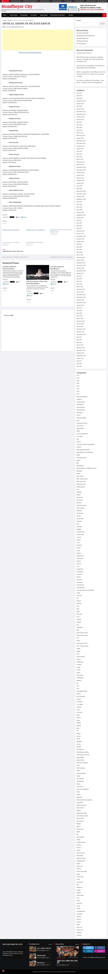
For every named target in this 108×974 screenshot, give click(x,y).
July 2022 (79, 122)
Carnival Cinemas (81, 505)
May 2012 (79, 340)
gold (77, 630)
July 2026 (79, 93)
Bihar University (81, 481)
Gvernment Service (81, 643)
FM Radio (79, 614)
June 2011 (79, 363)
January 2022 (80, 138)
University (79, 914)
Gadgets (78, 622)
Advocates (79, 412)
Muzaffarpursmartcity (82, 755)
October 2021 (80, 146)
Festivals (78, 603)
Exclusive (79, 595)
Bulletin (78, 495)
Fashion (78, 601)
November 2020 (81, 170)
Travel (78, 906)
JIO (77, 683)
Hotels (78, 667)
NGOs (78, 765)
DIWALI (78, 561)
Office (78, 771)
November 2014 (81, 297)
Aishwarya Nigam (81, 418)
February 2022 (80, 135)
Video (78, 924)
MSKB (78, 739)
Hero (77, 654)
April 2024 (79, 98)
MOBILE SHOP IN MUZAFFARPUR (34, 242)
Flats (77, 609)
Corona (78, 540)
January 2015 (80, 292)
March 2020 (80, 178)
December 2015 (80, 263)
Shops (3, 249)
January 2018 (80, 212)
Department (80, 556)
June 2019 (79, 186)
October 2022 (80, 117)
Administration (80, 402)
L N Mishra (79, 702)
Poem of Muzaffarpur (82, 789)
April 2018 (79, 210)
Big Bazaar (79, 471)
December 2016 (80, 236)
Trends (78, 909)
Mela (77, 728)
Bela (77, 463)
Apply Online (80, 428)
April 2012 (79, 342)
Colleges (78, 529)
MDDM (78, 723)
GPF (77, 638)
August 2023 (80, 103)
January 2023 (80, 109)
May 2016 (79, 249)
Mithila (78, 733)
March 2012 (79, 345)
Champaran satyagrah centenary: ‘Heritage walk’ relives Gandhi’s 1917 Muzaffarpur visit (89, 59)
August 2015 (80, 273)
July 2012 (79, 337)
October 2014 (80, 300)
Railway (78, 810)
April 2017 (79, 228)
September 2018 (81, 199)
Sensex (78, 850)
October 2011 (80, 353)
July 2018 (79, 202)
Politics (78, 794)
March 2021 (79, 159)
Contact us (89, 53)
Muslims (78, 747)
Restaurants (79, 829)
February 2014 (80, 321)
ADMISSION (80, 404)
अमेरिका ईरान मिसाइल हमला (24, 1)
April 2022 (79, 130)
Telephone (79, 887)
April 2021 (79, 157)
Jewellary (79, 680)
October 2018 (80, 196)
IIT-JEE (78, 670)
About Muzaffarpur (82, 396)
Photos (78, 784)
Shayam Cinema (81, 858)
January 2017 (80, 233)
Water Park (79, 930)
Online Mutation (81, 773)
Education (79, 574)
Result (78, 832)
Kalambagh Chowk (81, 691)
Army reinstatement (82, 434)
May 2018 (79, 207)
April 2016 (79, 252)
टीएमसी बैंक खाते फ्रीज (41, 955)
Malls (77, 715)
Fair (77, 598)
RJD (77, 834)
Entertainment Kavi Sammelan (85, 590)
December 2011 (80, 350)
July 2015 (79, 276)
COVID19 (79, 545)
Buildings (79, 492)
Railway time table (81, 813)
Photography (24, 15)
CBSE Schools (80, 508)
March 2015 (79, 287)
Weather (78, 932)
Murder (78, 744)
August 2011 (79, 358)
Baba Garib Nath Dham (83, 450)
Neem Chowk (80, 760)
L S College (79, 704)
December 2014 (80, 295)
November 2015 (81, 265)
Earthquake (79, 572)
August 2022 (80, 119)
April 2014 (79, 316)
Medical (78, 725)
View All (50, 944)
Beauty (78, 460)
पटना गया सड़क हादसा (47, 1)
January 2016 (80, 260)
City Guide (33, 15)
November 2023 (81, 101)
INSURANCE (79, 678)
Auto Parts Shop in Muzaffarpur (85, 444)
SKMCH (78, 869)
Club (77, 524)
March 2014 (79, 318)
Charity (78, 516)
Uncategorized (80, 911)
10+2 (77, 375)
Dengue (78, 553)
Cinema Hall (79, 519)
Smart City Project (81, 871)
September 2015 (81, 271)
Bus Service (79, 497)
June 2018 (79, 204)
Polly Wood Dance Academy (84, 800)
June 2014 (79, 310)
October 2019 (80, 180)
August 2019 (80, 183)
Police (78, 792)
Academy (79, 399)
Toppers (78, 893)
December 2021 (80, 141)
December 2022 (81, 111)
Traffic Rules (79, 895)
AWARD (78, 447)
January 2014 (80, 324)
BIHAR (78, 473)
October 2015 (80, 268)
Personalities (80, 779)
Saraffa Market (80, 842)
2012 (77, 378)
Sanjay (78, 840)
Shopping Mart (80, 861)
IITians (78, 672)
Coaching (79, 526)
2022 (77, 391)
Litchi (78, 710)
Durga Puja (79, 569)
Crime (78, 550)
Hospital (78, 664)
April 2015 (79, 284)
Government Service (82, 635)
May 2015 (79, 281)
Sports (78, 874)
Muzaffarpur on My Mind (57, 15)
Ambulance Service (81, 423)
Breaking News (80, 487)
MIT (77, 731)
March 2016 (79, 255)
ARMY (78, 431)
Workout (79, 935)
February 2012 (80, 348)
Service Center (80, 853)
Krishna (78, 699)
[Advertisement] (37, 40)
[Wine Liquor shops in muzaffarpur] (13, 235)
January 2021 (80, 165)
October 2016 (80, 239)
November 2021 (81, 143)
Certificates (79, 513)
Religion (78, 824)
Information (79, 675)
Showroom (20, 251)
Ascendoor (60, 971)
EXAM (78, 593)
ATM (77, 439)
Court (78, 542)
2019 (77, 383)
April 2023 (79, 106)
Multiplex (79, 741)
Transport (79, 903)
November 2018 (81, 194)
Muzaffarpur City (16, 6)
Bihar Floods (79, 476)
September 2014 (81, 302)
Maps (78, 720)
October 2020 (80, 172)
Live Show (79, 712)
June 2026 (79, 96)
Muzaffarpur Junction (82, 752)
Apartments (79, 426)
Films (77, 606)
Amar (78, 420)
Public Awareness (81, 805)
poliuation (79, 797)
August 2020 (80, 175)
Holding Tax (79, 662)
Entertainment (80, 588)
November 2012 (81, 329)
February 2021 (80, 162)
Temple (78, 890)
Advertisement (80, 407)
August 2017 (80, 218)
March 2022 (79, 133)
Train (77, 898)
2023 (77, 394)
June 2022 (79, 125)
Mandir (78, 718)
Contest (78, 537)
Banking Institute (81, 458)
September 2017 (81, 215)
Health (78, 649)
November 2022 (81, 114)
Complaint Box (80, 532)
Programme (79, 802)
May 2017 (79, 226)
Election (78, 577)
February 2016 (80, 257)
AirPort (78, 415)
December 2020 (81, 167)
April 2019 (79, 188)
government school (82, 633)
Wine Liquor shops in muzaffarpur (10, 242)
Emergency (79, 582)
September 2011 (81, 356)
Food (77, 617)
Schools (78, 845)
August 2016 (80, 241)
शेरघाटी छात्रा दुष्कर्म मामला (36, 1)
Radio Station (80, 808)
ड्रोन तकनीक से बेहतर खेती (58, 1)
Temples (70, 15)
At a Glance (79, 436)
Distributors (79, 558)
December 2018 (80, 191)
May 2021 (79, 154)
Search (78, 20)
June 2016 (79, 247)
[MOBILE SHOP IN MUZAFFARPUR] (37, 235)
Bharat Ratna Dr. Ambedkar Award (86, 468)
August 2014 (80, 305)
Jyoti (77, 688)
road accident (80, 837)
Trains (78, 901)
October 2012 (80, 332)
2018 (77, 381)
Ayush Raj (40, 950)
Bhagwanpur (80, 465)
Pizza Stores (79, 786)
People (78, 776)
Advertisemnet (80, 410)
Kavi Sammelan (80, 696)
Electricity (79, 580)
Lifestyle (78, 707)
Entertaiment (80, 585)
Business (9, 251)
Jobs (77, 686)
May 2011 (79, 366)
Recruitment (80, 821)
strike (78, 879)
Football (78, 619)
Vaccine (78, 919)
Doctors (78, 564)
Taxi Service (79, 882)
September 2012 (81, 334)
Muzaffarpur (80, 749)
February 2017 (80, 231)
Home (4, 15)
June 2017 (79, 223)
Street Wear (79, 877)
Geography (79, 627)
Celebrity (79, 511)
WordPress (72, 971)
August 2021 (80, 149)
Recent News (13, 15)
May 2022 (79, 127)
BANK (78, 455)
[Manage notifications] (3, 971)
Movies (78, 736)
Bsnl (77, 489)
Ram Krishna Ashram (82, 816)
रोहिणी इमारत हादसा (40, 963)
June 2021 (79, 151)
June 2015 (79, 279)
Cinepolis (79, 521)
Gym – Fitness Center (82, 646)
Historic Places (80, 656)
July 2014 (79, 308)
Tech (77, 885)
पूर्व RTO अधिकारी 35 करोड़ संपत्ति (44, 948)
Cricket (78, 548)
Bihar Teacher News (82, 479)
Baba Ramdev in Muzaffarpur (84, 452)
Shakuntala (79, 855)
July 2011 (78, 361)
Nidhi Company (80, 768)
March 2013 (79, 326)
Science (78, 848)
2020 (78, 386)
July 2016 (79, 244)
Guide (78, 641)
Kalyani (78, 694)
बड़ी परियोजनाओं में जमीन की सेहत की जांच (72, 1)
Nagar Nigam (44, 15)
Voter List (79, 927)
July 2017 (78, 220)
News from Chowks (82, 763)
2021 (77, 389)
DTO (77, 566)
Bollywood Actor (81, 484)
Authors (78, 442)
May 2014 (79, 313)
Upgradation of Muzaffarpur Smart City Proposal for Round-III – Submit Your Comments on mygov (90, 74)
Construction (80, 534)
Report (78, 826)
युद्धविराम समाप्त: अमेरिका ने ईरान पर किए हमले (67, 962)
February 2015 (80, 289)
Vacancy (78, 916)
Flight (78, 611)
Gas (77, 625)
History (78, 659)
